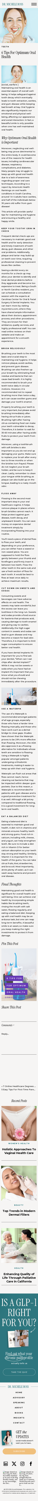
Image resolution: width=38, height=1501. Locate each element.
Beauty (19, 1205)
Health (19, 1268)
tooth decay (16, 518)
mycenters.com (9, 309)
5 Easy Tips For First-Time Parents (19, 1089)
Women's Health (19, 1143)
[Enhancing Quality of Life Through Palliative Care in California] (19, 1245)
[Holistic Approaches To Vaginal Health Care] (19, 1123)
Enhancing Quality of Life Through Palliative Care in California (19, 1277)
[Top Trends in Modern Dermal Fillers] (19, 1183)
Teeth (5, 47)
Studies (28, 733)
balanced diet (17, 821)
